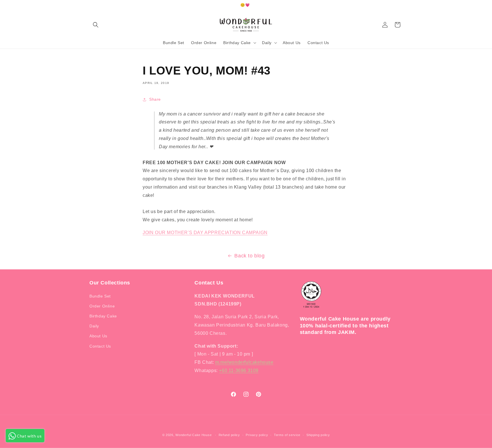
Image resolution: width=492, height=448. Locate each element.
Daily (94, 326)
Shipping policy (318, 435)
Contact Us (100, 346)
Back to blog (249, 256)
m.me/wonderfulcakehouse (244, 362)
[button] (95, 24)
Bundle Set (100, 296)
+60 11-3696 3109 (239, 370)
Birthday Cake (103, 316)
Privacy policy (257, 435)
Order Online (102, 306)
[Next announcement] (400, 5)
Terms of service (287, 435)
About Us (98, 336)
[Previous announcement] (91, 5)
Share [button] (155, 99)
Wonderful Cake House (193, 435)
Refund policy (229, 435)
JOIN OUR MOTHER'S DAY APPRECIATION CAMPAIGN (205, 232)
